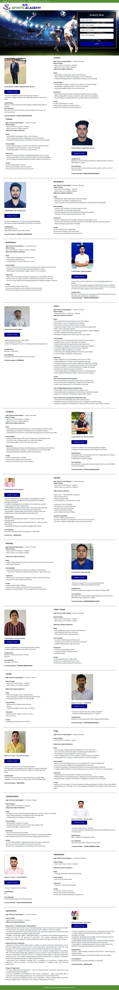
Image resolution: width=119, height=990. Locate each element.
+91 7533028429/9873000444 (17, 1)
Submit (97, 44)
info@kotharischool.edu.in (41, 1)
